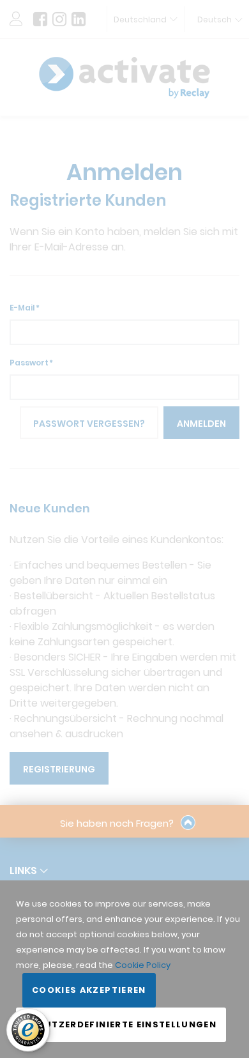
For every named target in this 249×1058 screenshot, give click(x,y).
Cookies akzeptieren (89, 990)
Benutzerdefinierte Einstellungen (121, 1024)
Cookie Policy (142, 965)
